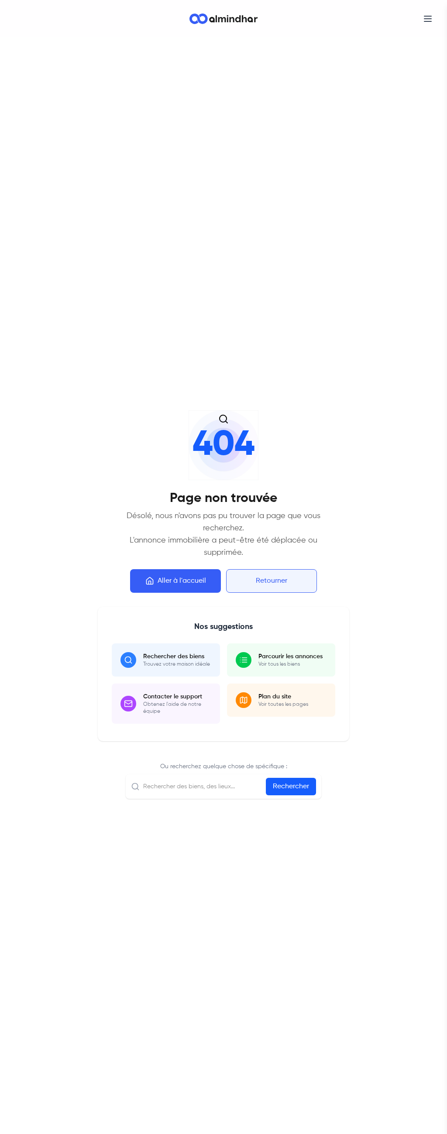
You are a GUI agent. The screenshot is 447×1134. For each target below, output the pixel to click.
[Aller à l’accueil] (223, 19)
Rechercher (291, 786)
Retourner (271, 580)
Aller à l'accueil (182, 580)
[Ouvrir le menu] (428, 19)
